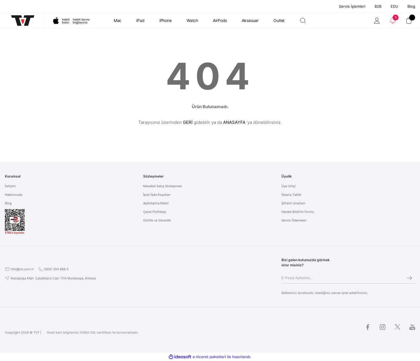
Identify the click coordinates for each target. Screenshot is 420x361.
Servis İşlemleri (352, 6)
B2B (378, 6)
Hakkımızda (13, 195)
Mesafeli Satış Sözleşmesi (162, 186)
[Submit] (409, 278)
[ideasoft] (180, 357)
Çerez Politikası (154, 212)
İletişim (10, 186)
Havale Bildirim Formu (297, 212)
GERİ (188, 122)
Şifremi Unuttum (293, 203)
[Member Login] (376, 20)
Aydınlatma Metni (156, 203)
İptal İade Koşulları (157, 195)
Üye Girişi (288, 186)
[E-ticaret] (209, 356)
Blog (411, 6)
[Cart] (408, 20)
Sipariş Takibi (291, 195)
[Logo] (20, 20)
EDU (394, 6)
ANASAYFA (234, 122)
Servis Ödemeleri (294, 220)
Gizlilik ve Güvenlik (157, 220)
